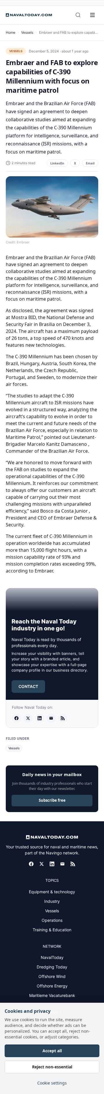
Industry (52, 901)
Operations (52, 920)
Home (10, 32)
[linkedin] (39, 718)
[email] (51, 718)
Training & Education (52, 929)
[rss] (62, 718)
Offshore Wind (52, 976)
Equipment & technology (52, 891)
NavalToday (52, 957)
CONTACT (28, 686)
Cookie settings (52, 1083)
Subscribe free (52, 800)
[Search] (78, 15)
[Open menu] (92, 15)
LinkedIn (57, 163)
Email (90, 163)
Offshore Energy (52, 985)
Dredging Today (52, 966)
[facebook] (16, 718)
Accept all (52, 1050)
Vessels (27, 32)
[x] (28, 718)
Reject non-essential (52, 1067)
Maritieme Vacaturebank (52, 995)
